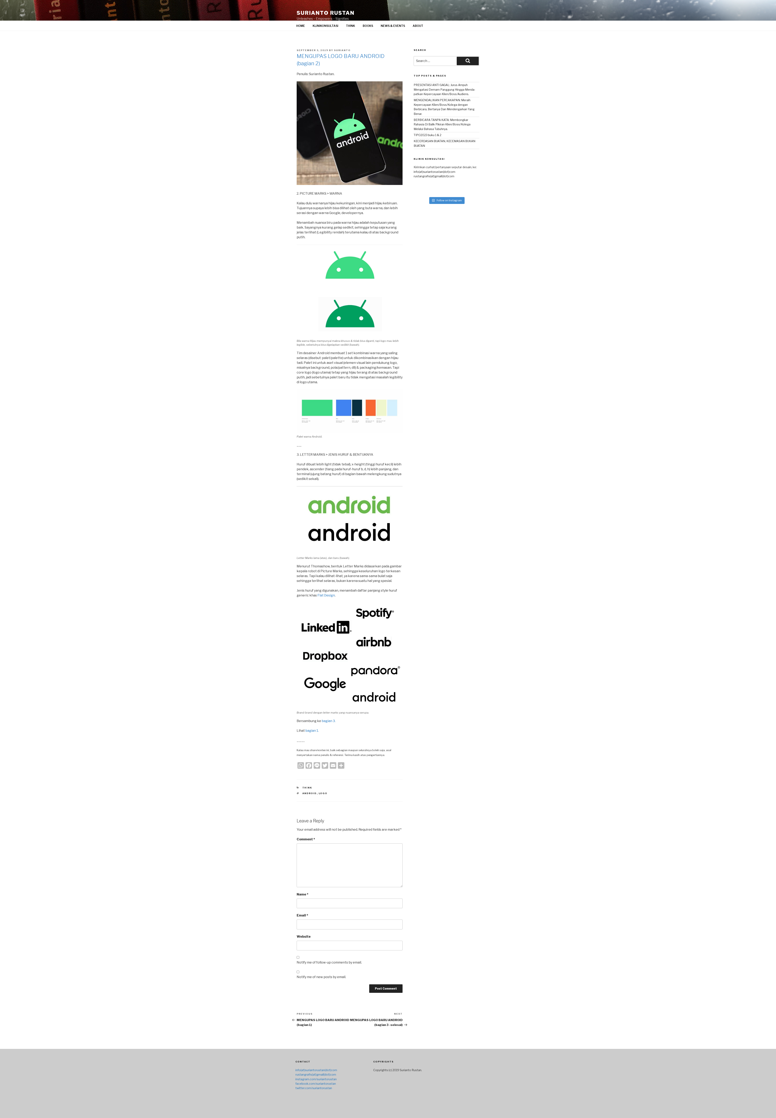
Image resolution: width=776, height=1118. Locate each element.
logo (323, 793)
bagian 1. (312, 731)
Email (302, 915)
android (309, 793)
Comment (306, 839)
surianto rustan (325, 13)
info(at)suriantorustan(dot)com (434, 171)
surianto (342, 50)
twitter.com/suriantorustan (313, 1088)
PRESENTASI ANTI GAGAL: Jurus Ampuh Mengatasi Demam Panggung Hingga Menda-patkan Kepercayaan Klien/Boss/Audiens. (444, 89)
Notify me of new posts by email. (321, 977)
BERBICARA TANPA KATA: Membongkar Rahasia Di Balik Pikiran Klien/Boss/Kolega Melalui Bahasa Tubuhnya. (442, 124)
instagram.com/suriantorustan (316, 1079)
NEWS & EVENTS (393, 25)
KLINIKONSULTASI (325, 25)
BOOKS (368, 25)
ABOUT (418, 25)
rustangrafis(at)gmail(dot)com (434, 176)
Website (304, 936)
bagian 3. (328, 721)
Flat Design (326, 595)
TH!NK (350, 25)
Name (302, 894)
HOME (300, 25)
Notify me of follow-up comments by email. (329, 962)
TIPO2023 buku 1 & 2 (427, 135)
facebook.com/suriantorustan (315, 1083)
